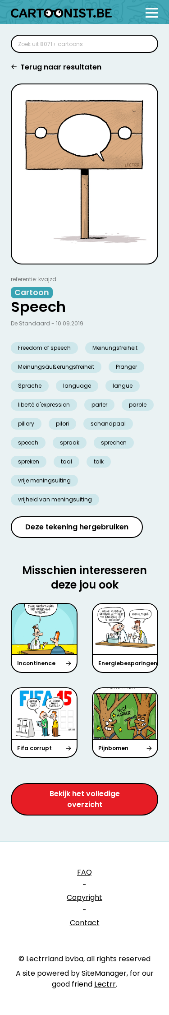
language (77, 385)
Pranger (126, 367)
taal (66, 461)
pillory (26, 423)
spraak (69, 442)
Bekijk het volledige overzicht (85, 799)
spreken (28, 461)
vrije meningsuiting (44, 480)
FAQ (84, 872)
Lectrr (105, 984)
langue (122, 385)
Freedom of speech (44, 348)
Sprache (29, 385)
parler (99, 404)
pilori (62, 423)
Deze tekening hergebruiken (76, 527)
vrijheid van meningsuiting (55, 499)
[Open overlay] (152, 13)
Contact (85, 923)
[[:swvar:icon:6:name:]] (145, 43)
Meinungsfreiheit (114, 348)
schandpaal (108, 423)
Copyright (84, 897)
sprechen (114, 442)
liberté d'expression (44, 404)
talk (99, 461)
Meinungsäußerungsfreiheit (56, 367)
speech (28, 442)
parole (137, 404)
